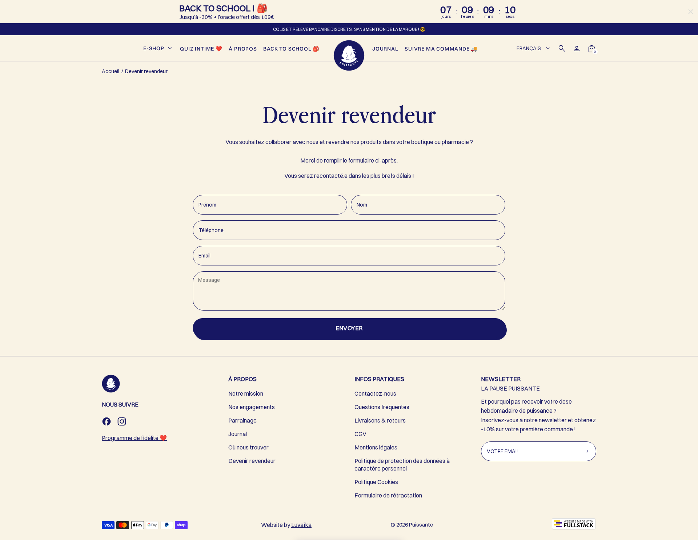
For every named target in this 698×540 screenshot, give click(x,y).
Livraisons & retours (380, 420)
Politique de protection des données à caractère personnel (402, 464)
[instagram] (122, 421)
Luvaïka (301, 524)
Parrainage (242, 420)
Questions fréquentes (381, 407)
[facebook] (106, 421)
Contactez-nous (375, 393)
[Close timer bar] (691, 12)
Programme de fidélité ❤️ (134, 437)
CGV (360, 433)
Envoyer (349, 328)
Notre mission (245, 393)
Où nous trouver (248, 447)
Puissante (421, 524)
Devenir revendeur (252, 460)
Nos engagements (251, 407)
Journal (237, 433)
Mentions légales (375, 447)
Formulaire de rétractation (388, 495)
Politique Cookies (376, 481)
